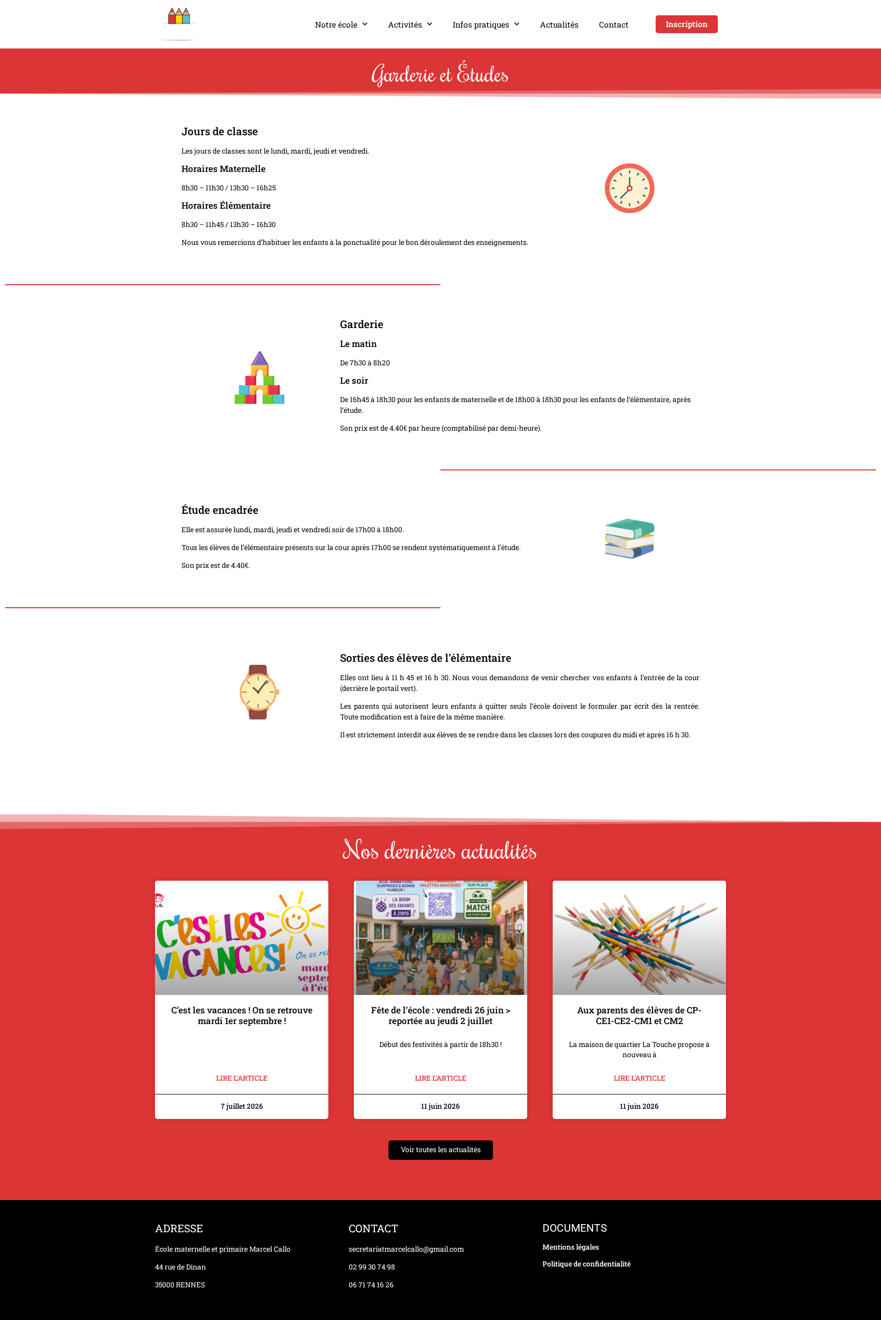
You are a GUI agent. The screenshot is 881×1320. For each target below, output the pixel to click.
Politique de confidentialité (586, 1263)
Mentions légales (570, 1247)
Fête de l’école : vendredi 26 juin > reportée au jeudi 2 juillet (440, 1015)
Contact (614, 24)
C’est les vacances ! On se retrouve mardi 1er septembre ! (242, 1015)
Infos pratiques (481, 24)
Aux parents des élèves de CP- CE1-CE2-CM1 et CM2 (639, 1015)
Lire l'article (242, 1078)
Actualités (559, 24)
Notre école (336, 24)
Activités (405, 24)
